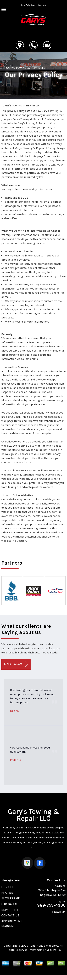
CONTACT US (10, 915)
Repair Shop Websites (43, 945)
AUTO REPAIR (10, 898)
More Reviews (13, 664)
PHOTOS (7, 893)
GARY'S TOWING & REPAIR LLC (25, 67)
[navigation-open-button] (3, 9)
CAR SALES (9, 904)
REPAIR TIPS (10, 910)
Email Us (59, 912)
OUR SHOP (8, 887)
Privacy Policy (52, 949)
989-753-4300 (27, 827)
